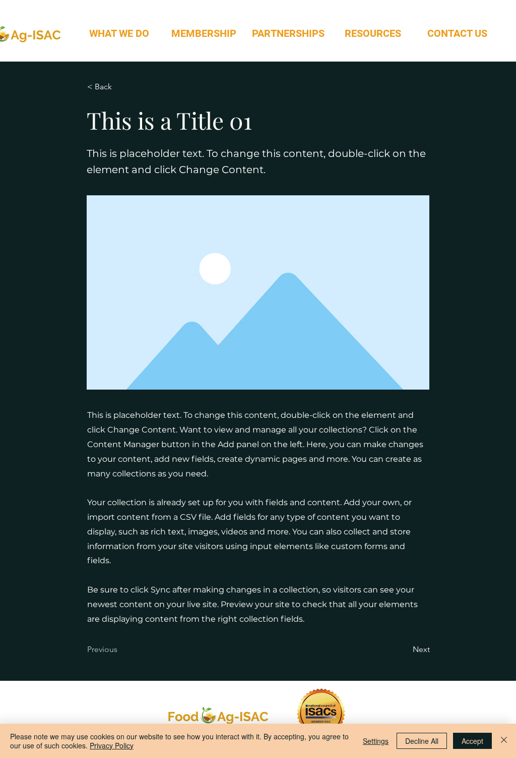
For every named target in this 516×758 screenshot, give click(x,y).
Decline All (421, 741)
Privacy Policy (112, 745)
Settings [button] (376, 741)
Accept (472, 741)
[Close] (504, 741)
